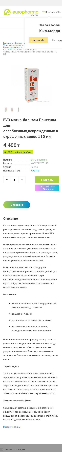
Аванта (35, 170)
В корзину (47, 179)
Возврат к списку (11, 426)
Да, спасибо (38, 40)
